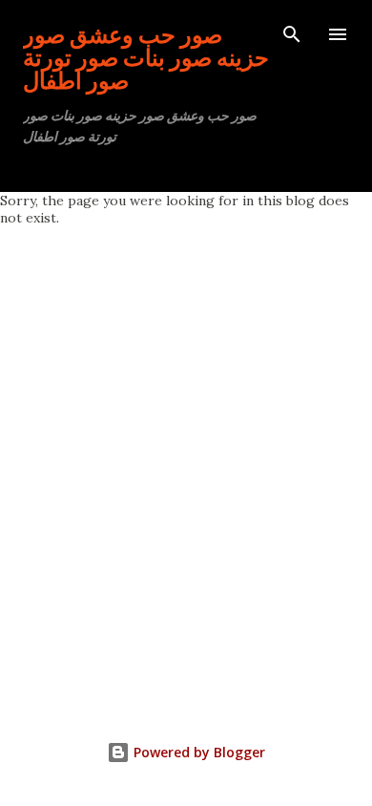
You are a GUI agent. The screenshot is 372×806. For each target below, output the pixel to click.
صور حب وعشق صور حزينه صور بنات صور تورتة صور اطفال (146, 57)
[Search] (291, 34)
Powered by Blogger (197, 752)
